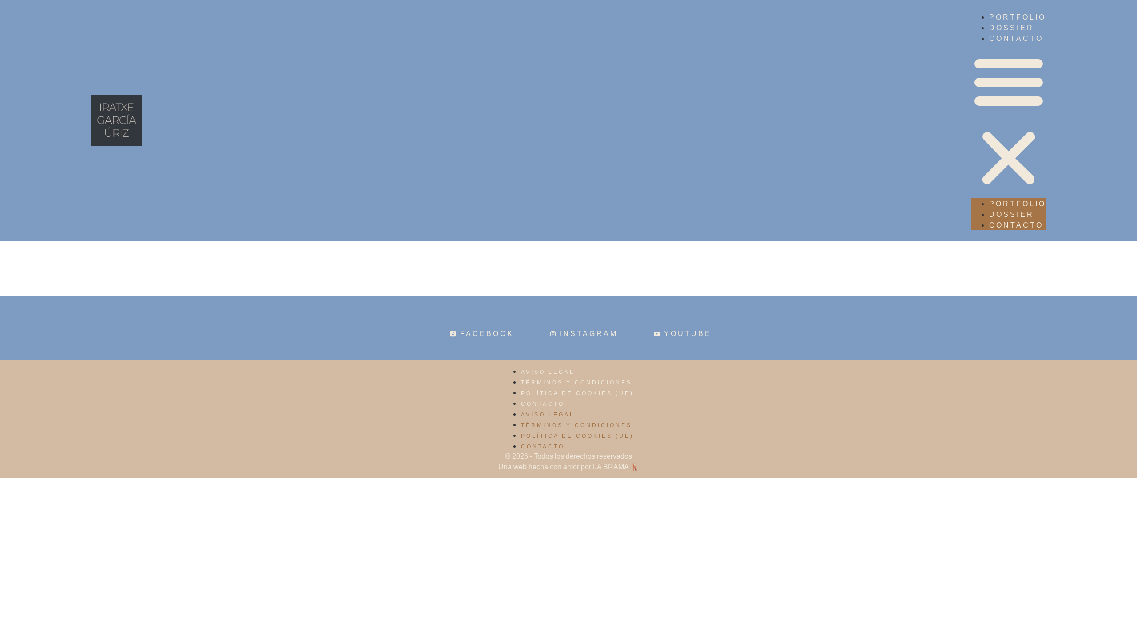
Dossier (1011, 28)
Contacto (543, 404)
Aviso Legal (548, 372)
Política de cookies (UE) (577, 393)
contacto (1016, 38)
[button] (1008, 121)
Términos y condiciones (576, 383)
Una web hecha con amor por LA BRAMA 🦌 (568, 467)
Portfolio (1017, 17)
